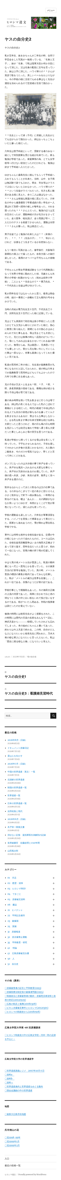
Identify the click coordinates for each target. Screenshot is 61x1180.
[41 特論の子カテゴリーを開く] (53, 948)
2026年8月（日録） (17, 740)
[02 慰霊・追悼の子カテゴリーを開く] (53, 883)
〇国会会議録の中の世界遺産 (18, 1090)
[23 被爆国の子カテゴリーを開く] (53, 921)
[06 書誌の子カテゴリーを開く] (53, 905)
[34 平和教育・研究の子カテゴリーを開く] (53, 942)
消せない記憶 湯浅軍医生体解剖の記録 (27, 835)
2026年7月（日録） (17, 763)
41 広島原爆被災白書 (18, 953)
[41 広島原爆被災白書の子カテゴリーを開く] (53, 953)
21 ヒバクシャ (15, 910)
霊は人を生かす (16, 756)
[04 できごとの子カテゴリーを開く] (53, 894)
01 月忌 (12, 877)
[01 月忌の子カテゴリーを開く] (53, 878)
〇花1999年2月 (12, 1145)
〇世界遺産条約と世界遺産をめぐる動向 (24, 1086)
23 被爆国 (13, 921)
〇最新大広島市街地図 (15, 1114)
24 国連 (12, 926)
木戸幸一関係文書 (16, 827)
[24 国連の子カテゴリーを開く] (53, 926)
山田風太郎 (13, 850)
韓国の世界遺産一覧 (17, 787)
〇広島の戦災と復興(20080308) (20, 1003)
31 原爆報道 (14, 931)
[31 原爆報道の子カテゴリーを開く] (53, 932)
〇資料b (9, 1078)
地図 (7, 1106)
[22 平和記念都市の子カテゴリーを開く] (53, 915)
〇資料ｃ (9, 1082)
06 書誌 (12, 904)
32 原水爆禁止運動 (17, 937)
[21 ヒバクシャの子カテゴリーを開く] (53, 910)
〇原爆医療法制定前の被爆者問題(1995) (24, 992)
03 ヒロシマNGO (17, 888)
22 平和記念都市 (16, 915)
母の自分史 (31, 657)
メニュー (51, 10)
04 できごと (14, 894)
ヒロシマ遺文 (10, 1174)
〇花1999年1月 (12, 1141)
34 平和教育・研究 (17, 942)
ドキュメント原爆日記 (18, 748)
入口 (7, 1158)
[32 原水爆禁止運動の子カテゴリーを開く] (53, 937)
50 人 (11, 958)
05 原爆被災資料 (16, 899)
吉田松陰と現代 (15, 811)
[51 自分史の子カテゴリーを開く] (53, 964)
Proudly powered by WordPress (32, 1174)
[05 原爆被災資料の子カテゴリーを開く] (53, 899)
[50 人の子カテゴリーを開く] (53, 959)
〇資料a (9, 1074)
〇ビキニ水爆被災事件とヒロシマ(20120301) (26, 1007)
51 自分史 (13, 964)
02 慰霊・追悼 (15, 883)
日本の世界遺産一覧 (17, 803)
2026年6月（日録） (17, 819)
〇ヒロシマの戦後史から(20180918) (22, 1011)
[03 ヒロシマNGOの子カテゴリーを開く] (53, 888)
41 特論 (12, 948)
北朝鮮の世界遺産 (16, 779)
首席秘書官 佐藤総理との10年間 (24, 843)
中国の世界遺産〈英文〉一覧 (21, 771)
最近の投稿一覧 (13, 1165)
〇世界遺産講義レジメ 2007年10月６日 (24, 1070)
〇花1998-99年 (12, 1137)
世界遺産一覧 (14, 795)
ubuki (7, 657)
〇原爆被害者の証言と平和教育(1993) (23, 988)
